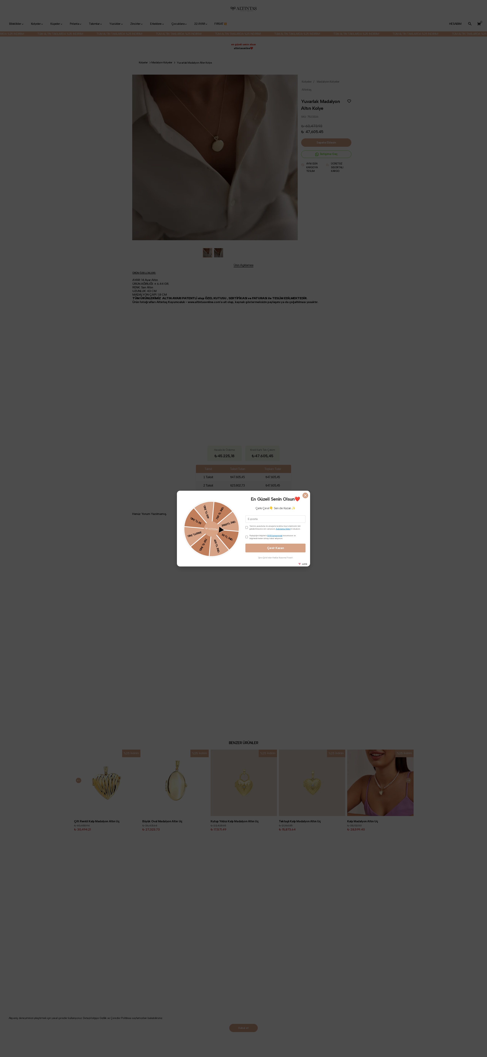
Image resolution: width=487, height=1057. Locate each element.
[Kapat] (305, 495)
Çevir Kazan (275, 548)
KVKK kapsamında (274, 535)
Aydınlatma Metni (283, 529)
